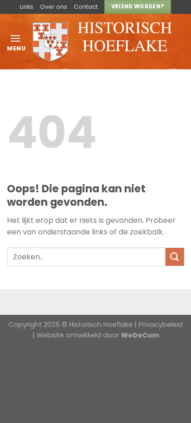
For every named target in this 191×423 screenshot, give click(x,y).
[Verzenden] (175, 257)
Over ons (53, 7)
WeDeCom (140, 335)
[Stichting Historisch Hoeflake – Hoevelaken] (102, 41)
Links (26, 7)
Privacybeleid (161, 324)
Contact (86, 7)
